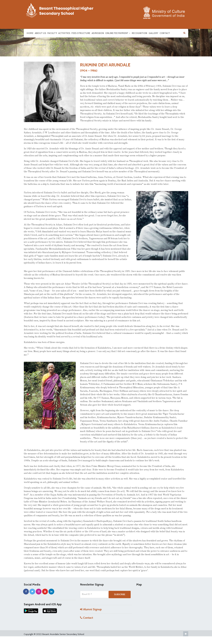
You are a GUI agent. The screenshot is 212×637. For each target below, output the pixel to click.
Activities (64, 33)
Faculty (52, 33)
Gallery (153, 33)
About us (40, 33)
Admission (98, 33)
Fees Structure (81, 33)
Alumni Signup (92, 609)
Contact (165, 33)
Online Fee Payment (117, 33)
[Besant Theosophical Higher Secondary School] (63, 10)
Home (30, 33)
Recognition (139, 33)
